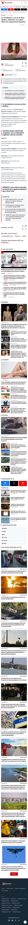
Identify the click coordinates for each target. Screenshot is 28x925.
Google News (5, 242)
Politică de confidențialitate (20, 888)
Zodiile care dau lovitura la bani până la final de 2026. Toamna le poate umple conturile (15, 283)
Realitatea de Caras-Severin (7, 905)
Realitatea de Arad (16, 907)
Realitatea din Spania (16, 911)
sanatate (17, 236)
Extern (5, 297)
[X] (17, 9)
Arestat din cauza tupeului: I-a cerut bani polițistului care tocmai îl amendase (13, 841)
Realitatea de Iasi (14, 909)
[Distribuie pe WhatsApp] (22, 66)
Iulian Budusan (23, 569)
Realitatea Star (13, 898)
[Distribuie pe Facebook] (25, 63)
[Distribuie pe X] (25, 66)
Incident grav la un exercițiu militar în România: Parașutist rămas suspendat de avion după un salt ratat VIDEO (13, 868)
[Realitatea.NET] (7, 3)
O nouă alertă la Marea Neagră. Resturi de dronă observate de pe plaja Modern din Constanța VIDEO (15, 210)
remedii (24, 236)
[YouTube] (11, 9)
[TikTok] (24, 9)
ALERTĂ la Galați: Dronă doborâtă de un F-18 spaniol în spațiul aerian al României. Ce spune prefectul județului (15, 217)
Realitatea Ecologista (22, 898)
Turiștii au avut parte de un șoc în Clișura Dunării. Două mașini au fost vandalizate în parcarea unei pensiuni (13, 706)
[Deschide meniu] (25, 3)
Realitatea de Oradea (16, 903)
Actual (10, 12)
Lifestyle (5, 279)
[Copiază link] (22, 63)
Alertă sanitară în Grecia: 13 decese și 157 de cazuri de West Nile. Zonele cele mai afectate (19, 397)
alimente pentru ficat (7, 236)
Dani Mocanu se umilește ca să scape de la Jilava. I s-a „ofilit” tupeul (19, 333)
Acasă (3, 12)
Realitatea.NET (9, 65)
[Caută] (21, 2)
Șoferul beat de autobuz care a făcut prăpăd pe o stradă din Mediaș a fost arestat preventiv (14, 439)
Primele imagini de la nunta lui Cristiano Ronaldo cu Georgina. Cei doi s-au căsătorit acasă (19, 346)
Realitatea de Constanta (6, 907)
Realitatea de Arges (5, 909)
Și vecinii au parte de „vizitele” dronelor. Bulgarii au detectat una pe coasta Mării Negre (14, 294)
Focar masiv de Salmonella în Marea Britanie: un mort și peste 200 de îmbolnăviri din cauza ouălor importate (18, 410)
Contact (3, 888)
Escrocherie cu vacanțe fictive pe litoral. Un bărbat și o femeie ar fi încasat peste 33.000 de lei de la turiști (19, 453)
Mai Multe (14, 874)
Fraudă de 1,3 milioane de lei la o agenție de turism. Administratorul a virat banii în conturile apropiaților (13, 733)
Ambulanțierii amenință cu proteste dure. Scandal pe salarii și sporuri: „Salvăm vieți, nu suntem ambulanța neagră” (19, 390)
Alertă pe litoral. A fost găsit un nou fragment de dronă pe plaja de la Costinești (13, 679)
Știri (6, 12)
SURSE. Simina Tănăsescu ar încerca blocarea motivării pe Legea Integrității (18, 446)
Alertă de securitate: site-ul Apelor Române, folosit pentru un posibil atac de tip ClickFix (15, 288)
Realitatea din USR (14, 900)
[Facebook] (4, 9)
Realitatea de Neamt (5, 900)
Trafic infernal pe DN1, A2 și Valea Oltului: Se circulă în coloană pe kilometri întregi (14, 201)
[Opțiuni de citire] (25, 922)
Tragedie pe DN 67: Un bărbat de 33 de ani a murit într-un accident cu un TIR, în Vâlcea (13, 760)
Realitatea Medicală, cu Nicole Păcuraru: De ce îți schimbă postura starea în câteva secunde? (13, 271)
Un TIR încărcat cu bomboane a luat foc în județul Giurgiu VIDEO (14, 206)
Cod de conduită (5, 890)
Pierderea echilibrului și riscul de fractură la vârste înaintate (19, 402)
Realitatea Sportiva (5, 898)
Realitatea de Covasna (6, 903)
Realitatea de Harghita (18, 905)
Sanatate (3, 273)
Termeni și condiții (9, 888)
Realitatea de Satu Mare (6, 911)
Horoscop (6, 285)
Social (5, 290)
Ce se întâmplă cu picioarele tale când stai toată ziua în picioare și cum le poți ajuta (13, 383)
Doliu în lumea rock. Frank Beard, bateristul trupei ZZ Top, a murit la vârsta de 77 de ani (19, 340)
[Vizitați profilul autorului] (2, 64)
